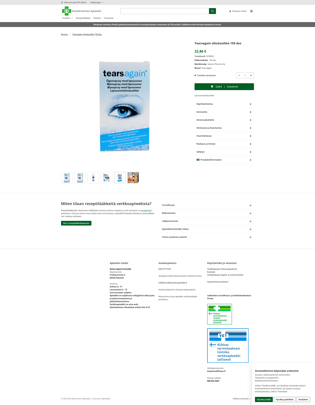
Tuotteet (66, 18)
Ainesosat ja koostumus (209, 127)
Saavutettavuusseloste (217, 281)
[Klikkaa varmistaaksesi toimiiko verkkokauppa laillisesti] (230, 314)
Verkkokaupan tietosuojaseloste (222, 269)
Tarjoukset (109, 18)
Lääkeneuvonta (170, 221)
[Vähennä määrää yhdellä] (239, 75)
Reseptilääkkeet (83, 18)
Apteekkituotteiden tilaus (175, 228)
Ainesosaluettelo (205, 119)
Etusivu (64, 34)
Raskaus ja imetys (206, 143)
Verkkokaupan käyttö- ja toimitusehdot (225, 275)
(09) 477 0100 (164, 269)
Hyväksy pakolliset (284, 399)
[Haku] (212, 11)
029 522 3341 (213, 381)
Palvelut (97, 18)
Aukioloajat (95, 2)
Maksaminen (168, 213)
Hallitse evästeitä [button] (241, 398)
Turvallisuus (168, 205)
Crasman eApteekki (101, 398)
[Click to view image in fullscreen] (125, 105)
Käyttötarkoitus (205, 103)
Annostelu (202, 111)
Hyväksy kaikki (264, 399)
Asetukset (303, 399)
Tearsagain (207, 68)
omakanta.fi (146, 210)
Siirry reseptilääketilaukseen (76, 223)
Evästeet (211, 272)
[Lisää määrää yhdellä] (251, 75)
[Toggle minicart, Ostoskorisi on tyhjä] (251, 11)
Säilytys (201, 151)
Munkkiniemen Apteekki (86, 11)
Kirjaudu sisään (239, 11)
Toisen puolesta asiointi (174, 236)
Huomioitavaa (204, 135)
